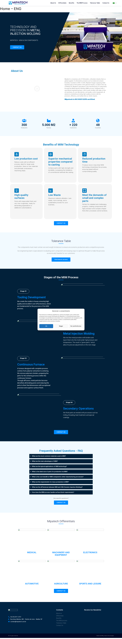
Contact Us (105, 3)
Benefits (71, 3)
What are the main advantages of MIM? (45, 461)
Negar (61, 326)
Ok (46, 326)
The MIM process (82, 3)
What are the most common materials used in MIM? (49, 456)
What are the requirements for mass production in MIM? (50, 482)
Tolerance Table (95, 3)
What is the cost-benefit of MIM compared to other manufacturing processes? (58, 477)
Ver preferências (75, 326)
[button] (37, 88)
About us (53, 3)
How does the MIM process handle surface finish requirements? (53, 492)
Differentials (62, 3)
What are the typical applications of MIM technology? (49, 466)
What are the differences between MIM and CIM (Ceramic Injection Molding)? (57, 487)
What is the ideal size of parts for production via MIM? (50, 471)
